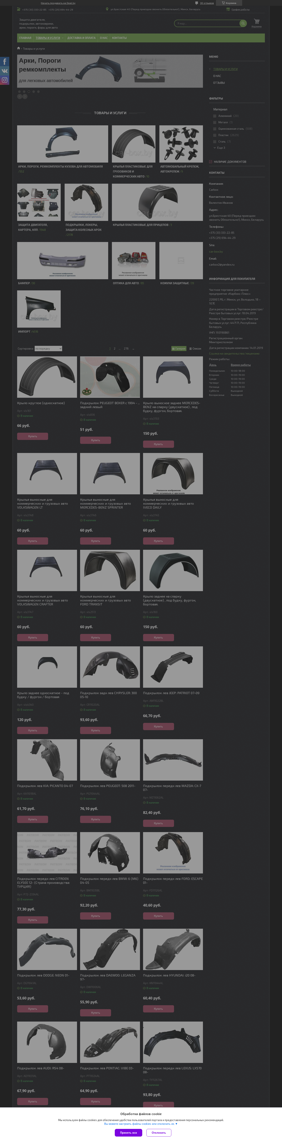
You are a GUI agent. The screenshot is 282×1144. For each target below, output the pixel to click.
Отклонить (159, 1132)
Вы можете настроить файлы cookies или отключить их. (139, 1123)
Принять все (128, 1132)
